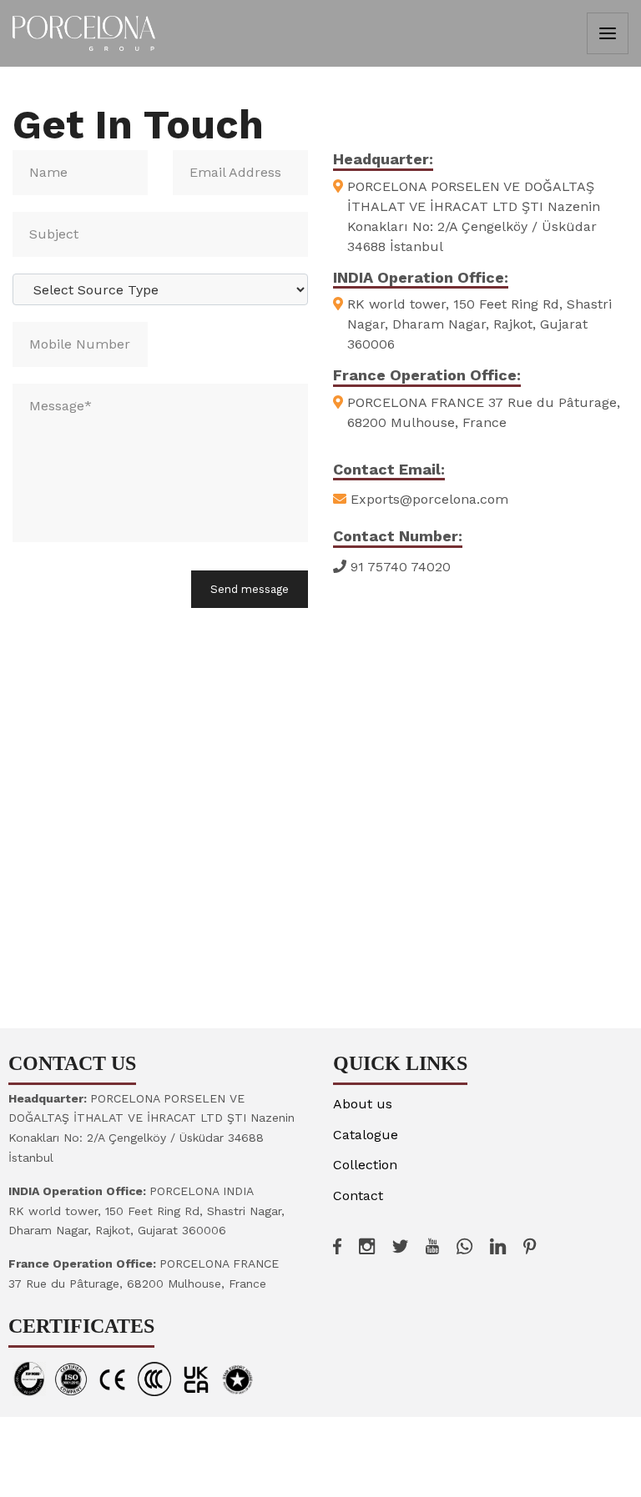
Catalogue (365, 1135)
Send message (249, 589)
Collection (365, 1165)
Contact (358, 1195)
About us (362, 1104)
